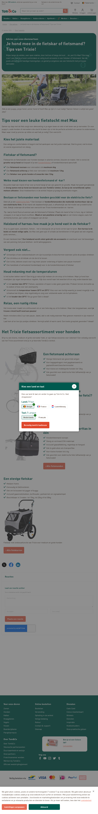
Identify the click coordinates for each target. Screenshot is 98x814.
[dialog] (49, 407)
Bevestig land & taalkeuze (35, 425)
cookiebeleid (86, 800)
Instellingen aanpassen (14, 807)
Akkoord (44, 807)
